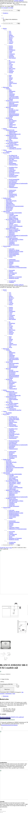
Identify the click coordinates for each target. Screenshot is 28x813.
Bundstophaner (9, 468)
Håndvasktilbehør (13, 367)
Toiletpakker (12, 355)
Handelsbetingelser (5, 725)
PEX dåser (11, 420)
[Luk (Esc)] (5, 811)
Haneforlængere (13, 438)
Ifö (9, 322)
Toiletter (11, 354)
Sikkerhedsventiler (10, 466)
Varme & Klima (6, 507)
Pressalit (11, 334)
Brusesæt (11, 370)
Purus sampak (12, 478)
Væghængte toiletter (14, 358)
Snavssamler (9, 471)
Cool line (11, 303)
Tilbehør (11, 360)
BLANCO (11, 298)
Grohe (10, 314)
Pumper (11, 518)
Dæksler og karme (13, 492)
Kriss (10, 324)
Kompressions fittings (14, 419)
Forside (2, 547)
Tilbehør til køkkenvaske (15, 395)
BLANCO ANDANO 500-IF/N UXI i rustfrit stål (12, 717)
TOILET (8, 350)
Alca (10, 294)
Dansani (11, 308)
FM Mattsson (12, 311)
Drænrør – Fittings (13, 486)
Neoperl (11, 331)
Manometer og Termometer (15, 538)
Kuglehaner (11, 432)
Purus (10, 336)
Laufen (10, 327)
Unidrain (11, 343)
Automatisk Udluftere (14, 527)
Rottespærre (12, 495)
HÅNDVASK (9, 362)
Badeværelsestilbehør (14, 375)
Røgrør (10, 537)
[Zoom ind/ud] (0, 811)
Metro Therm (12, 330)
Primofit (11, 423)
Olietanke (11, 523)
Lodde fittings (12, 431)
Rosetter (11, 454)
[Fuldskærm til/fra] (2, 811)
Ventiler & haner (7, 459)
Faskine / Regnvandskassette (15, 487)
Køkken (5, 390)
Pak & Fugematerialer (14, 440)
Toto (10, 342)
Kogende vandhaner (14, 406)
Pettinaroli (11, 332)
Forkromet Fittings (13, 426)
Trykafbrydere (12, 542)
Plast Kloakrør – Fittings (14, 483)
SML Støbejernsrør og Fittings (16, 500)
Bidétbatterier (12, 352)
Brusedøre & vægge (13, 371)
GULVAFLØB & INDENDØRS (14, 474)
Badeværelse (6, 348)
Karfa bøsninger (13, 443)
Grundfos (11, 316)
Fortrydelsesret (14, 725)
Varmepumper (12, 521)
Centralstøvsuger (13, 534)
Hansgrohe (11, 318)
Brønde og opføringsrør (14, 491)
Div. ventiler (12, 535)
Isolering (11, 533)
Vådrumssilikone (13, 388)
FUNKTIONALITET (11, 404)
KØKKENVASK (10, 391)
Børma (10, 300)
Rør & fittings (6, 414)
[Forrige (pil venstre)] (0, 812)
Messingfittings (12, 424)
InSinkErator (12, 323)
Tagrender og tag (13, 456)
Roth (10, 338)
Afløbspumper (12, 386)
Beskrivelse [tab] (5, 696)
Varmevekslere (12, 516)
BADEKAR (9, 379)
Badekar (11, 380)
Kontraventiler (9, 470)
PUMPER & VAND (11, 498)
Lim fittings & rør (13, 442)
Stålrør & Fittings (13, 422)
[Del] (3, 811)
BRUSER (8, 368)
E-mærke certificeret (18, 0)
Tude (10, 400)
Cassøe (10, 302)
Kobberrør (11, 430)
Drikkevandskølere (13, 399)
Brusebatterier (12, 372)
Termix (10, 340)
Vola (10, 346)
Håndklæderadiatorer (14, 376)
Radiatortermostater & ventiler (16, 512)
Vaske (10, 547)
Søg (12, 6)
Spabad (10, 387)
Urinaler (11, 384)
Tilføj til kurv (7, 689)
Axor (10, 295)
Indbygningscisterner (14, 359)
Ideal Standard (12, 319)
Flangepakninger (13, 455)
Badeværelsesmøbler (14, 363)
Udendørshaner (9, 464)
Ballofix (11, 296)
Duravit (11, 310)
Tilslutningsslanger (13, 448)
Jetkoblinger (12, 504)
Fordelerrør (11, 435)
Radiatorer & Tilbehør (14, 511)
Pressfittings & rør (13, 428)
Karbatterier (12, 383)
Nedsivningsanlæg (13, 499)
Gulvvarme (11, 510)
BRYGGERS (9, 402)
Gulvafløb (11, 475)
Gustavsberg (12, 315)
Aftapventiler (9, 463)
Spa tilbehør (9, 412)
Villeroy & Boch (13, 344)
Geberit (10, 312)
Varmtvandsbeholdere (14, 515)
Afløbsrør (11, 484)
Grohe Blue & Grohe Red (15, 410)
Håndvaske (11, 364)
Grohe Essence (12, 408)
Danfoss (11, 307)
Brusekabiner (12, 374)
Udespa (5, 411)
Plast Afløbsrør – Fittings (15, 482)
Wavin (10, 347)
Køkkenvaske (12, 394)
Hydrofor (11, 525)
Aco (10, 292)
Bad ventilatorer (13, 382)
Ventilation (11, 543)
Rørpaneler (11, 447)
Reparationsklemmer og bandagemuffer (18, 444)
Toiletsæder (11, 356)
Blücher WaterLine (13, 479)
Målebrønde (12, 494)
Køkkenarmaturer (13, 392)
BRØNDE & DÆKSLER (12, 490)
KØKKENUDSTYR (11, 396)
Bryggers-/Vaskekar (13, 403)
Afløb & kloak (6, 472)
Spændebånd (12, 446)
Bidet (10, 351)
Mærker (5, 290)
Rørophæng (12, 452)
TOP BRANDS (10, 407)
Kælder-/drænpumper (14, 506)
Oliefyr (10, 526)
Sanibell (11, 339)
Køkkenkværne (12, 398)
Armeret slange (12, 451)
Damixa (11, 304)
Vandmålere (12, 458)
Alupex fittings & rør (14, 418)
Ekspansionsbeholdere (14, 522)
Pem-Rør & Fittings (13, 436)
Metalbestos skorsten (14, 539)
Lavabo (11, 328)
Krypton (11, 326)
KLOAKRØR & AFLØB (12, 480)
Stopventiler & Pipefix (14, 434)
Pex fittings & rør (13, 416)
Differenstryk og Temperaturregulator (15, 467)
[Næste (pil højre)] (2, 812)
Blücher (11, 299)
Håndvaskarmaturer (13, 366)
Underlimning (8, 693)
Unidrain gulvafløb (13, 476)
